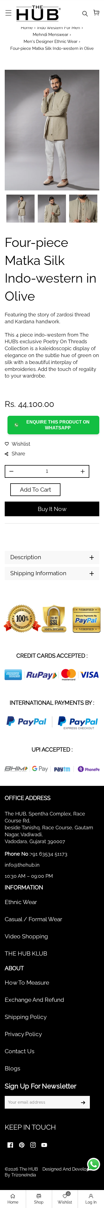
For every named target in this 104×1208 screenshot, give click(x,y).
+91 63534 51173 (49, 854)
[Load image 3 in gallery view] (83, 209)
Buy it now (52, 509)
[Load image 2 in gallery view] (52, 209)
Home (27, 27)
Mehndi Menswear (50, 34)
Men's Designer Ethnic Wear (50, 41)
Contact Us (19, 1051)
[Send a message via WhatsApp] (93, 1164)
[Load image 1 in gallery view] (20, 209)
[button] (8, 13)
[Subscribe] (83, 1102)
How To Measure (27, 982)
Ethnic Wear (21, 902)
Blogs (12, 1068)
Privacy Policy (23, 1034)
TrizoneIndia (23, 1175)
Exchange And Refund (34, 1000)
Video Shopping (26, 936)
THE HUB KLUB (26, 953)
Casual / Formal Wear (33, 919)
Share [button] (18, 453)
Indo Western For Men (58, 27)
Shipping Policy (26, 1017)
